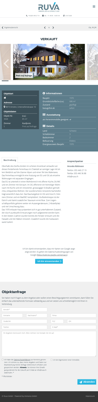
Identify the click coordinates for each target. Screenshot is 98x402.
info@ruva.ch (72, 176)
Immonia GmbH (30, 396)
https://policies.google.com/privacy (52, 255)
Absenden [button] (89, 381)
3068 (6, 119)
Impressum (90, 396)
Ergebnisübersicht (11, 27)
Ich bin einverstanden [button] (48, 261)
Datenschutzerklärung (22, 359)
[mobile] (94, 6)
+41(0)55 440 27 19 (33, 16)
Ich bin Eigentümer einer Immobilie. (66, 360)
